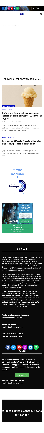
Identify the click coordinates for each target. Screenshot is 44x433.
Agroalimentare (8, 106)
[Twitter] (13, 347)
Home (4, 25)
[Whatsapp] (36, 347)
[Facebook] (8, 347)
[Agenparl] (22, 14)
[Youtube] (19, 347)
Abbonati (36, 8)
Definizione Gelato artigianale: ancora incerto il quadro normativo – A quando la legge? (22, 116)
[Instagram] (24, 347)
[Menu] (3, 14)
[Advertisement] (22, 51)
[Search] (41, 14)
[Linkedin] (30, 347)
